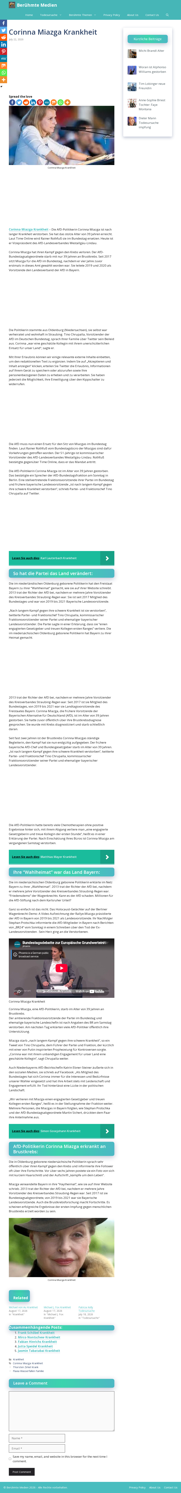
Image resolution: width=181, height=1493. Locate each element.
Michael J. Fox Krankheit (57, 1307)
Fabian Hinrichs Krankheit (37, 1342)
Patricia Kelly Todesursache (86, 1309)
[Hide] (1, 86)
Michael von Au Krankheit (23, 1307)
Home (29, 15)
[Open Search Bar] (167, 15)
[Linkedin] (33, 102)
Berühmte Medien (37, 5)
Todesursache (48, 15)
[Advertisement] (61, 68)
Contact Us (152, 15)
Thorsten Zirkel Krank (25, 1367)
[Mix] (54, 102)
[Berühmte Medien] (12, 5)
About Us (132, 15)
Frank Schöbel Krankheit (36, 1333)
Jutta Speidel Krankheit (35, 1346)
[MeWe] (47, 102)
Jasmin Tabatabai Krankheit (39, 1351)
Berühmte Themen (80, 15)
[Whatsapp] (60, 102)
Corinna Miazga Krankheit (28, 229)
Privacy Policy (111, 15)
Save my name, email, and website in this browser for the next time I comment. (60, 1458)
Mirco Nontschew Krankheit (39, 1337)
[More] (67, 102)
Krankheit (18, 1359)
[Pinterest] (40, 102)
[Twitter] (19, 102)
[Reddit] (26, 102)
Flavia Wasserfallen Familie (28, 1371)
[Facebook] (12, 102)
